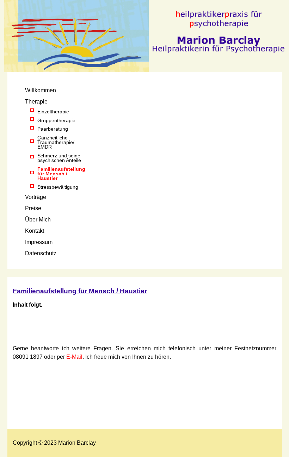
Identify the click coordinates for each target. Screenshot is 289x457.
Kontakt (34, 231)
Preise (33, 208)
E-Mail (74, 357)
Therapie (36, 102)
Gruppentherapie (56, 120)
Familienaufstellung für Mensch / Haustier (61, 173)
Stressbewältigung (57, 187)
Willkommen (40, 90)
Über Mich (38, 220)
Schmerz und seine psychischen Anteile (59, 158)
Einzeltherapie (53, 111)
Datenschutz (40, 253)
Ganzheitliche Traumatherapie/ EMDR (56, 142)
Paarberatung (52, 129)
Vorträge (35, 197)
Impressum (39, 242)
